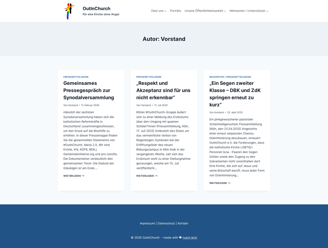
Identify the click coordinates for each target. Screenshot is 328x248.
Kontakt (183, 223)
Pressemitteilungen (75, 77)
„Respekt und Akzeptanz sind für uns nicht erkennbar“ (163, 90)
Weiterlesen (73, 175)
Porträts (175, 10)
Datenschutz (166, 223)
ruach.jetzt (190, 237)
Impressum (147, 223)
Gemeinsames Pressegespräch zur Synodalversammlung (88, 90)
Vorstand (73, 105)
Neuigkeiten (216, 77)
